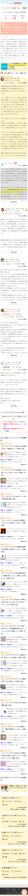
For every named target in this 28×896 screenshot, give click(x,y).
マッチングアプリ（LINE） (10, 12)
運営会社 (8, 889)
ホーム (3, 889)
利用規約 (14, 889)
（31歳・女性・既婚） (13, 309)
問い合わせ (14, 891)
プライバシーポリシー (22, 889)
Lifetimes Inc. (12, 892)
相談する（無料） (24, 893)
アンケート (6, 17)
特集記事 (22, 17)
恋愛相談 (14, 17)
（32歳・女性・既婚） (15, 208)
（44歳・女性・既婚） (13, 362)
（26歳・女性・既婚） (12, 78)
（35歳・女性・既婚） (12, 259)
